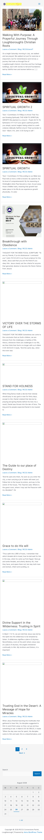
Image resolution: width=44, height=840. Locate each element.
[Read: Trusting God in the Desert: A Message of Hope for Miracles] (22, 682)
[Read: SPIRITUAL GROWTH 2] (22, 92)
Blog (19, 49)
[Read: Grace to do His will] (22, 522)
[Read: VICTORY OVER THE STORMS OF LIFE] (22, 300)
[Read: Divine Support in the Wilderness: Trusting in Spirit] (22, 599)
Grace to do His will (15, 546)
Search (5, 770)
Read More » (7, 74)
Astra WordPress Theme (33, 832)
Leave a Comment (9, 49)
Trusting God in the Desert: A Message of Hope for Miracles (21, 709)
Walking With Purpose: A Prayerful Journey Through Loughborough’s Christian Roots (20, 40)
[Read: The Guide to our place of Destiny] (22, 442)
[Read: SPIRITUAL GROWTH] (22, 153)
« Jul (21, 820)
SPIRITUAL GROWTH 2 (17, 107)
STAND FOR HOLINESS (17, 386)
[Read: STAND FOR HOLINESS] (22, 372)
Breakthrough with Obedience (14, 243)
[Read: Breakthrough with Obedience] (22, 221)
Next (22, 753)
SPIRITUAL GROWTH (16, 168)
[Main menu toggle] (39, 4)
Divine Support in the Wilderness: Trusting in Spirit (21, 624)
